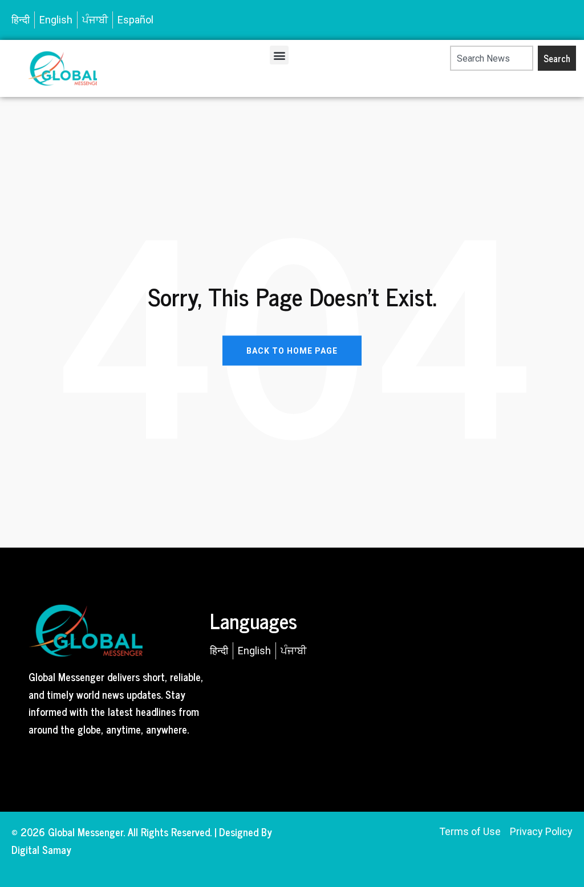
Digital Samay (41, 849)
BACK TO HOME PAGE (292, 350)
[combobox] (491, 58)
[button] (279, 55)
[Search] (444, 58)
